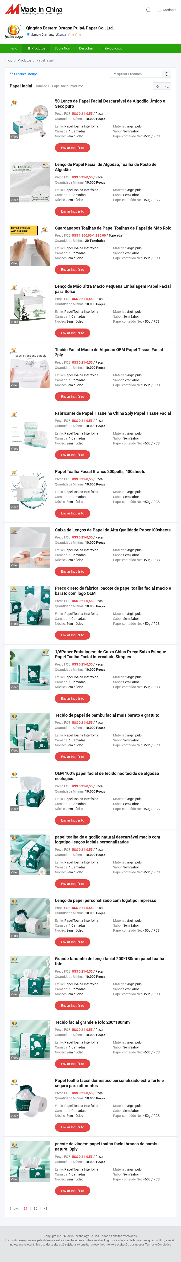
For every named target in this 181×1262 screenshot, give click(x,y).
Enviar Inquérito (72, 147)
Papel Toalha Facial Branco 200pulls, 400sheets (100, 471)
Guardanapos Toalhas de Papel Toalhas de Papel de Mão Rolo (113, 228)
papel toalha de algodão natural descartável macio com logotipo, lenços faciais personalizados (107, 839)
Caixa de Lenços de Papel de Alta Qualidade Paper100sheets (113, 529)
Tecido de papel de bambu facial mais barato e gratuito (107, 715)
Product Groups (25, 74)
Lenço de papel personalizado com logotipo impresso (105, 900)
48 (46, 1208)
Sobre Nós (62, 48)
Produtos (38, 48)
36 (35, 1208)
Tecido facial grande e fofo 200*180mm (92, 1022)
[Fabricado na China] (34, 9)
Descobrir (86, 48)
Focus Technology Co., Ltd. (83, 1236)
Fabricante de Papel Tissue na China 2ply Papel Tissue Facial (113, 413)
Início (13, 48)
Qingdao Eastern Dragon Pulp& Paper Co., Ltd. (70, 27)
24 (25, 1208)
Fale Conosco (112, 48)
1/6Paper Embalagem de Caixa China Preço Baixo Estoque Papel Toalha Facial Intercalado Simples (110, 654)
